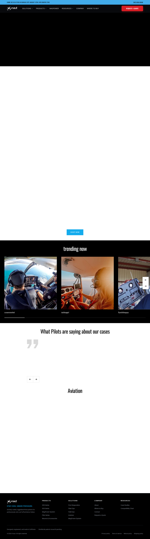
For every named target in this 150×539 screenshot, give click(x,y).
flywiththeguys (123, 312)
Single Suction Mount (57, 477)
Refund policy (128, 533)
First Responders (74, 505)
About (96, 505)
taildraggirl (65, 312)
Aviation (71, 515)
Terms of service (117, 533)
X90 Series (45, 505)
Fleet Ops (71, 508)
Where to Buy (98, 508)
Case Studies (125, 505)
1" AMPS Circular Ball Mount (93, 477)
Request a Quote (132, 8)
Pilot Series (46, 515)
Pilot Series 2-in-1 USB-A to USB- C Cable (93, 109)
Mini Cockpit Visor (21, 477)
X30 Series (45, 508)
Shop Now (19, 58)
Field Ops (71, 512)
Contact (97, 512)
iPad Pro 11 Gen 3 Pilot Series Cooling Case (57, 109)
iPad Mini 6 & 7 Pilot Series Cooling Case (21, 109)
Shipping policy (138, 533)
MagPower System (48, 512)
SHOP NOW (75, 232)
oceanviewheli (9, 312)
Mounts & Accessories (49, 518)
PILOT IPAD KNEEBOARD (129, 103)
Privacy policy (106, 533)
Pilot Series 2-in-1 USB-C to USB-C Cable (129, 483)
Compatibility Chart (127, 508)
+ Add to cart (21, 118)
